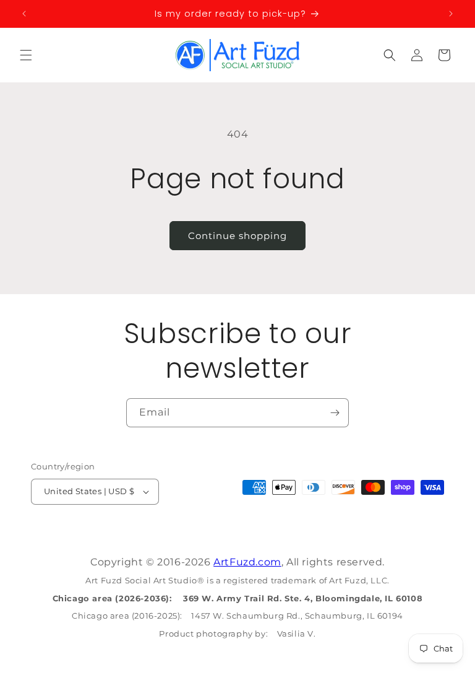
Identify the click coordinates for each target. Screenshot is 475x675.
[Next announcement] (450, 13)
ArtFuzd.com (247, 562)
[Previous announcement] (24, 13)
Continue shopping (237, 236)
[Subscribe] (334, 412)
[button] (26, 55)
